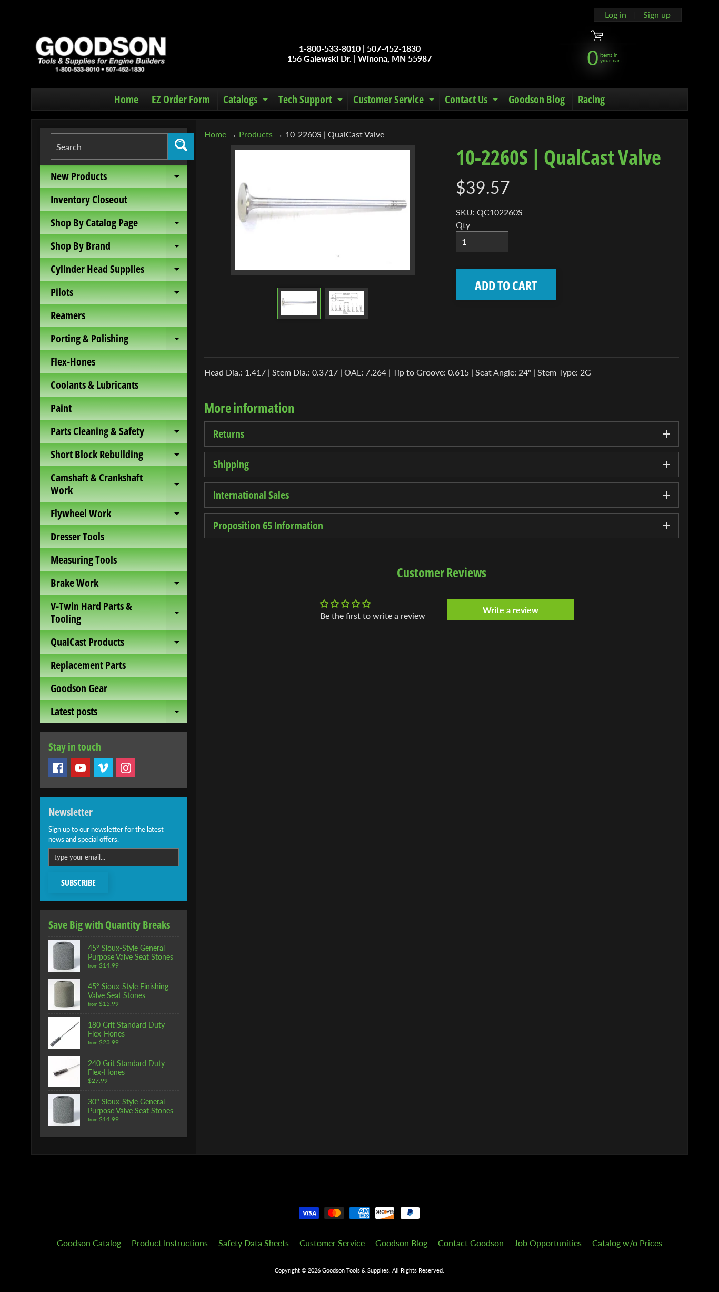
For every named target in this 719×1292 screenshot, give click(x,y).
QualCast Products (119, 644)
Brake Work (119, 585)
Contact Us (473, 101)
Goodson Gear (79, 688)
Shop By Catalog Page (119, 224)
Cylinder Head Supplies (119, 271)
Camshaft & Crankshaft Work (119, 484)
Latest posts (119, 713)
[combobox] (109, 146)
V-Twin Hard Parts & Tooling (119, 613)
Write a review (510, 610)
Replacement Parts (88, 665)
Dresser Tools (77, 536)
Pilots (119, 294)
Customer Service (395, 101)
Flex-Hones (73, 361)
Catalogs (247, 101)
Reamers (68, 315)
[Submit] (181, 146)
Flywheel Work (119, 515)
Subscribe (78, 883)
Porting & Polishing (119, 340)
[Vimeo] (103, 767)
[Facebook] (57, 767)
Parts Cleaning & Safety (119, 433)
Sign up (657, 15)
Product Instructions (170, 1243)
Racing (591, 99)
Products (256, 134)
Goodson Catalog (89, 1243)
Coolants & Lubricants (94, 385)
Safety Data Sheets (253, 1243)
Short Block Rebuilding (119, 456)
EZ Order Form (181, 99)
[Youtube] (80, 767)
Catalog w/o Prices (627, 1243)
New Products (119, 178)
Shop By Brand (119, 248)
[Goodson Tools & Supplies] (101, 53)
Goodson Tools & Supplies (355, 1270)
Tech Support (311, 101)
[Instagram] (125, 767)
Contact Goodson (471, 1243)
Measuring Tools (84, 560)
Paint (61, 408)
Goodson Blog (536, 99)
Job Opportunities (548, 1243)
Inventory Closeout (89, 199)
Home (126, 99)
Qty (463, 225)
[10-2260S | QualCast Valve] (298, 303)
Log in (615, 15)
